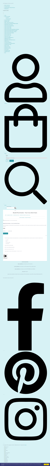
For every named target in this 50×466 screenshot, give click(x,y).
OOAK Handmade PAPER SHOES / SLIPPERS (10, 31)
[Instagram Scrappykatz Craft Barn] (26, 443)
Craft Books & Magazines (8, 42)
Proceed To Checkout (28, 217)
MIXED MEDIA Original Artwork (9, 24)
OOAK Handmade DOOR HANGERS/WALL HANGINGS (12, 29)
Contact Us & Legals (7, 16)
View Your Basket (21, 217)
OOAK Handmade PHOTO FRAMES (9, 32)
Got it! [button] (46, 464)
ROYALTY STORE (7, 45)
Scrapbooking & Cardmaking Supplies (10, 43)
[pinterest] (26, 394)
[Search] (15, 208)
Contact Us (7, 17)
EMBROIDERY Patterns (8, 38)
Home (5, 15)
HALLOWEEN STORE (7, 50)
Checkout (11, 160)
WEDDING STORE (7, 21)
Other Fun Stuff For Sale (8, 35)
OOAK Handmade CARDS (8, 28)
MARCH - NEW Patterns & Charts (9, 22)
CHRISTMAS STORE (7, 51)
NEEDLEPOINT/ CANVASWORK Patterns (10, 39)
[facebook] (26, 350)
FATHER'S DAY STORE (7, 46)
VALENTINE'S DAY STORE (8, 44)
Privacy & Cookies (8, 18)
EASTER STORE (6, 49)
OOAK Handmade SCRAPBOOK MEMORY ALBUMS (11, 23)
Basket (8, 160)
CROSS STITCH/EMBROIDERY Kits (9, 37)
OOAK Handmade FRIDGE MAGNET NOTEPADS (11, 30)
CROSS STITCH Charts (7, 36)
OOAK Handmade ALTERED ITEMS (9, 25)
